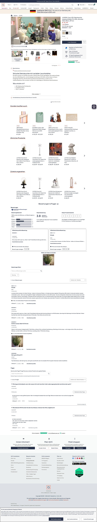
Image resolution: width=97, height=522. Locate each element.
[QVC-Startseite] (11, 15)
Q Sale (42, 8)
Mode (46, 8)
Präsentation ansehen (17, 59)
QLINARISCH (85, 8)
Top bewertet (36, 8)
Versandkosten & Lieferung (32, 465)
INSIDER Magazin (45, 458)
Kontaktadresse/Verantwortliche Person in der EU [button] (25, 97)
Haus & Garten (78, 8)
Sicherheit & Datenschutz (31, 471)
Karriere (58, 471)
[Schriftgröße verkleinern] (60, 65)
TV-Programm (45, 460)
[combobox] (50, 5)
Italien (51, 492)
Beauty (51, 8)
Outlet (58, 480)
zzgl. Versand (69, 26)
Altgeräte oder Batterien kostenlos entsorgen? (22, 70)
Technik (91, 8)
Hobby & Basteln (69, 8)
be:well (30, 8)
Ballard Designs (16, 505)
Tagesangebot (4, 8)
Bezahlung (28, 467)
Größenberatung (29, 462)
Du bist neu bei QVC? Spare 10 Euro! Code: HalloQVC (48, 1)
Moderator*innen (60, 473)
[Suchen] (72, 5)
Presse (12, 467)
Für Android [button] (80, 448)
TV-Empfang (59, 475)
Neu (10, 8)
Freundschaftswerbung (46, 465)
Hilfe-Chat (13, 458)
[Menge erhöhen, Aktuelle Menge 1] (67, 38)
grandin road (32, 505)
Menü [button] (9, 4)
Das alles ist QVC (60, 460)
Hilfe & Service (29, 476)
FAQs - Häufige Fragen (31, 474)
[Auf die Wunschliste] (84, 42)
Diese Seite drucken (56, 101)
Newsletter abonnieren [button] (22, 448)
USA (42, 492)
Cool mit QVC (24, 8)
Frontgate (22, 505)
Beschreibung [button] (16, 68)
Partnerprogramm (45, 467)
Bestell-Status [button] (54, 448)
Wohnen (62, 8)
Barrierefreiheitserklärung (62, 465)
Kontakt (12, 460)
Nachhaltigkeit (60, 462)
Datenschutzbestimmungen (39, 500)
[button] (80, 4)
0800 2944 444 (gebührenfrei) (17, 462)
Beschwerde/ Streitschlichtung (32, 478)
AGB (29, 500)
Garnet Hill (27, 505)
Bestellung (28, 458)
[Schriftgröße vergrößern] (58, 65)
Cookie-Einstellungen (88, 519)
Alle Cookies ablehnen (72, 519)
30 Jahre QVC (16, 8)
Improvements (37, 505)
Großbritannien (46, 492)
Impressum (65, 500)
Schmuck (56, 8)
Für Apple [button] (68, 448)
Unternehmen (60, 458)
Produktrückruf (14, 471)
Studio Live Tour (60, 477)
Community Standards (53, 500)
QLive (12, 465)
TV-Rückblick (23, 4)
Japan (55, 492)
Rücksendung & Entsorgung (32, 469)
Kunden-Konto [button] (42, 448)
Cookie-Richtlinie (46, 515)
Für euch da (44, 469)
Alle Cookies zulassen (56, 519)
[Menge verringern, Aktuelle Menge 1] (63, 38)
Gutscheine (44, 462)
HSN (12, 505)
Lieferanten (13, 469)
